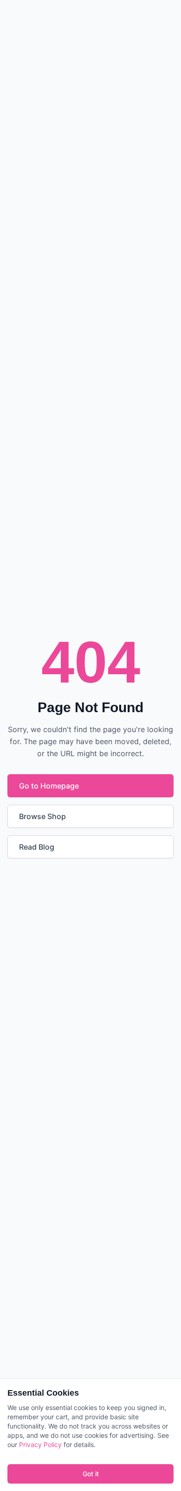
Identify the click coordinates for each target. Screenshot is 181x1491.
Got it (91, 1474)
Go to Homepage (49, 785)
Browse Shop (42, 816)
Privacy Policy (40, 1444)
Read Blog (36, 846)
